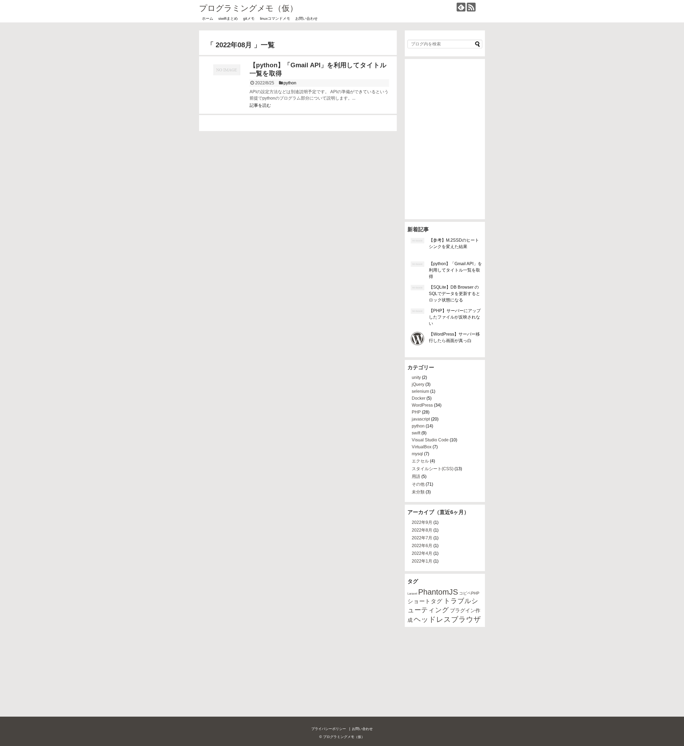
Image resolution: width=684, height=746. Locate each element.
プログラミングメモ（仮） (248, 8)
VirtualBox (422, 447)
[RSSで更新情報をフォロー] (471, 7)
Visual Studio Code (430, 440)
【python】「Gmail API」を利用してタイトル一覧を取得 (455, 270)
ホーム (207, 18)
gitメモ (249, 18)
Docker (418, 398)
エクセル (420, 461)
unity (416, 377)
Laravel (412, 593)
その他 (418, 484)
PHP (416, 412)
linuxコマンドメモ (275, 18)
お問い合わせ (306, 18)
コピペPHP (469, 593)
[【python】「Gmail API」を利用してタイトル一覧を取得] (227, 84)
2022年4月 (422, 553)
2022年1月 (422, 561)
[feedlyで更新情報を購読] (461, 7)
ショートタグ (424, 601)
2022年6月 (422, 545)
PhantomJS (438, 591)
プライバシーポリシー (328, 729)
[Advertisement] (445, 139)
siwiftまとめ (228, 18)
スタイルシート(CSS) (432, 468)
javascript (421, 419)
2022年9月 (422, 522)
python (289, 83)
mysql (417, 453)
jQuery (418, 384)
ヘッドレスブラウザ (447, 619)
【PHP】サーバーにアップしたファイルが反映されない (455, 317)
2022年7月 (422, 538)
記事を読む (260, 105)
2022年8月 (422, 530)
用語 (416, 476)
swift (416, 433)
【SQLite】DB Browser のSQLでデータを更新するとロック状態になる (454, 293)
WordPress (422, 405)
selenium (420, 391)
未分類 (418, 492)
